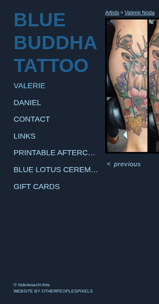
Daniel (27, 102)
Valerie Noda (140, 13)
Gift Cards (37, 186)
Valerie (29, 85)
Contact (32, 119)
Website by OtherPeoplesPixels (53, 291)
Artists (112, 13)
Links (25, 136)
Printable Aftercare (56, 152)
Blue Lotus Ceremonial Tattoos (56, 169)
